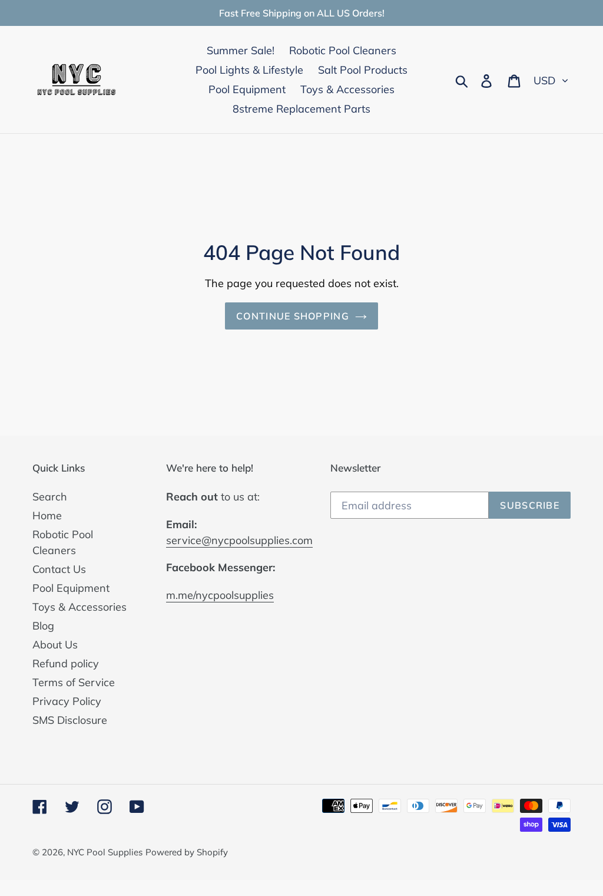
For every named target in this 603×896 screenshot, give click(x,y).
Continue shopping (292, 316)
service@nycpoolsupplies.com (239, 540)
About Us (55, 644)
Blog (43, 626)
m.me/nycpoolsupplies (220, 595)
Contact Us (59, 569)
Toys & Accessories (79, 607)
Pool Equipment (71, 588)
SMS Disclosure (69, 720)
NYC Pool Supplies (105, 852)
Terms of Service (73, 682)
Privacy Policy (66, 701)
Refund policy (65, 663)
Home (47, 515)
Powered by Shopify (186, 852)
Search (49, 496)
